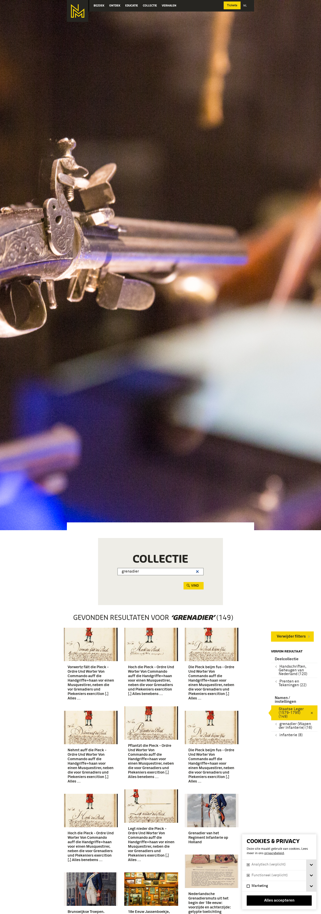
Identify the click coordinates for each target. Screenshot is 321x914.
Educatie (131, 5)
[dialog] (279, 871)
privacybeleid (274, 853)
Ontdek (114, 5)
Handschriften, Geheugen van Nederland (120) (293, 670)
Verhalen (169, 5)
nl (245, 5)
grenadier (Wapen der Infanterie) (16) (295, 726)
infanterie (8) (291, 735)
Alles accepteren (279, 900)
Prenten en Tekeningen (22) (293, 683)
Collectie (150, 5)
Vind (195, 585)
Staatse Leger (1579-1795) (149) (291, 713)
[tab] (311, 865)
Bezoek (99, 5)
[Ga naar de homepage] (77, 11)
